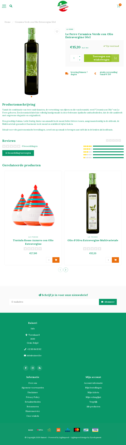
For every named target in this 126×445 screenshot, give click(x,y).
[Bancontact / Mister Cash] (86, 430)
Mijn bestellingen (93, 387)
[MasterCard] (77, 430)
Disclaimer (33, 392)
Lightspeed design (79, 437)
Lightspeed (64, 437)
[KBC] (67, 430)
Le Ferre (69, 29)
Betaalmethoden (33, 402)
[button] (31, 96)
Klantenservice (33, 411)
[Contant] (49, 430)
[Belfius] (40, 430)
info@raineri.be (34, 355)
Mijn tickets (93, 392)
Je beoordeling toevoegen (18, 153)
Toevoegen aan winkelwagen (101, 58)
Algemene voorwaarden (33, 387)
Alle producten (93, 406)
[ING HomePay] (58, 430)
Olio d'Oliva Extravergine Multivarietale (92, 240)
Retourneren (33, 406)
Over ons (32, 383)
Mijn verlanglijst (93, 397)
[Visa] (95, 430)
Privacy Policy (32, 397)
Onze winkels (32, 416)
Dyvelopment (95, 437)
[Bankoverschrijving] (31, 430)
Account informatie (93, 383)
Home (7, 22)
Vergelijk (93, 402)
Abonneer (109, 302)
